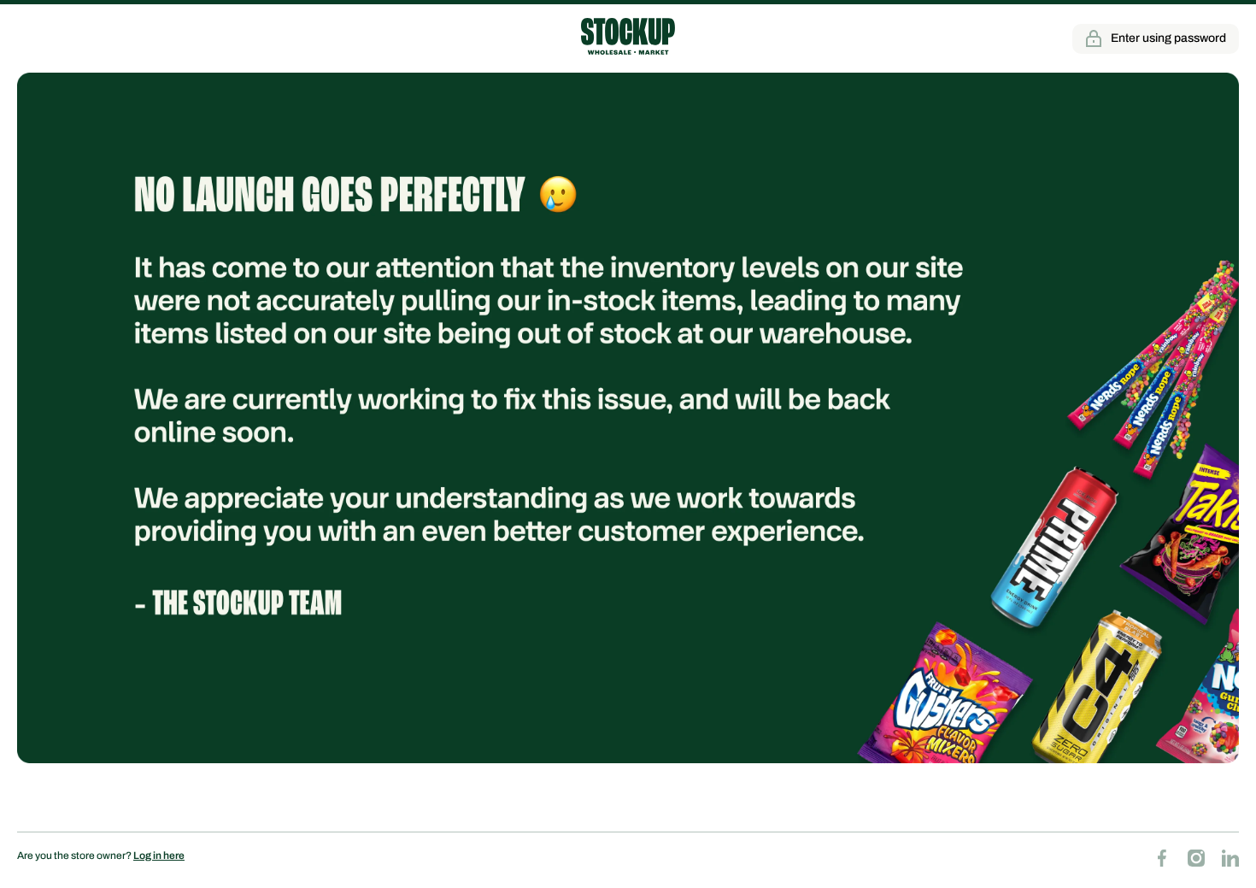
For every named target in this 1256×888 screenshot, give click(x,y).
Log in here (159, 856)
